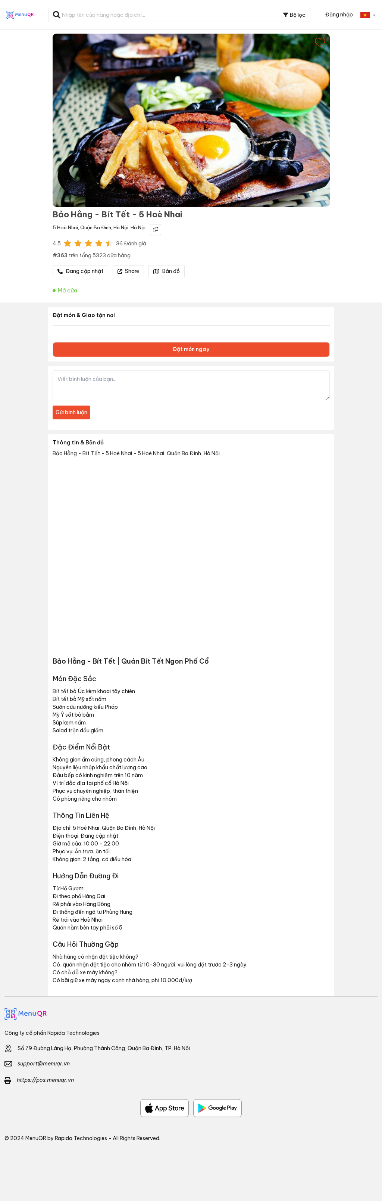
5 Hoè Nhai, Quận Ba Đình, (82, 227)
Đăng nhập (339, 14)
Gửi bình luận (71, 412)
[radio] (67, 242)
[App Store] (164, 1108)
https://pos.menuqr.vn (45, 1080)
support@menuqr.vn (44, 1063)
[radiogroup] (88, 242)
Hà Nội (120, 227)
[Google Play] (217, 1108)
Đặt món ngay (191, 349)
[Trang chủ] (191, 1014)
